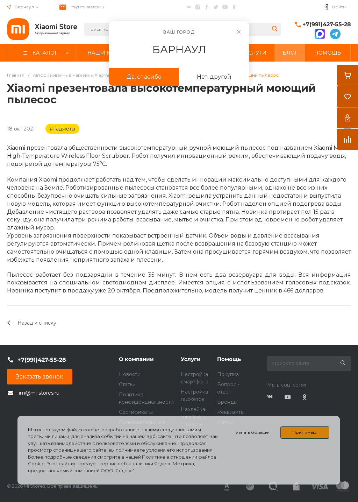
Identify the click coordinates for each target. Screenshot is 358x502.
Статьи (127, 384)
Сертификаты (136, 412)
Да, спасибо (144, 76)
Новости (130, 374)
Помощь (229, 359)
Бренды (227, 402)
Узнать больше (252, 432)
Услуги (191, 359)
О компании (136, 359)
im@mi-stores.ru (87, 6)
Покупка (228, 374)
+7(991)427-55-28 (326, 24)
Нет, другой (214, 76)
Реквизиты (230, 412)
